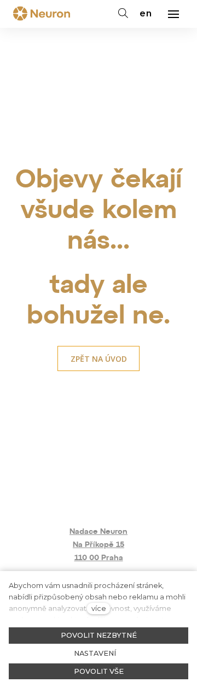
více (98, 608)
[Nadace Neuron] (41, 14)
